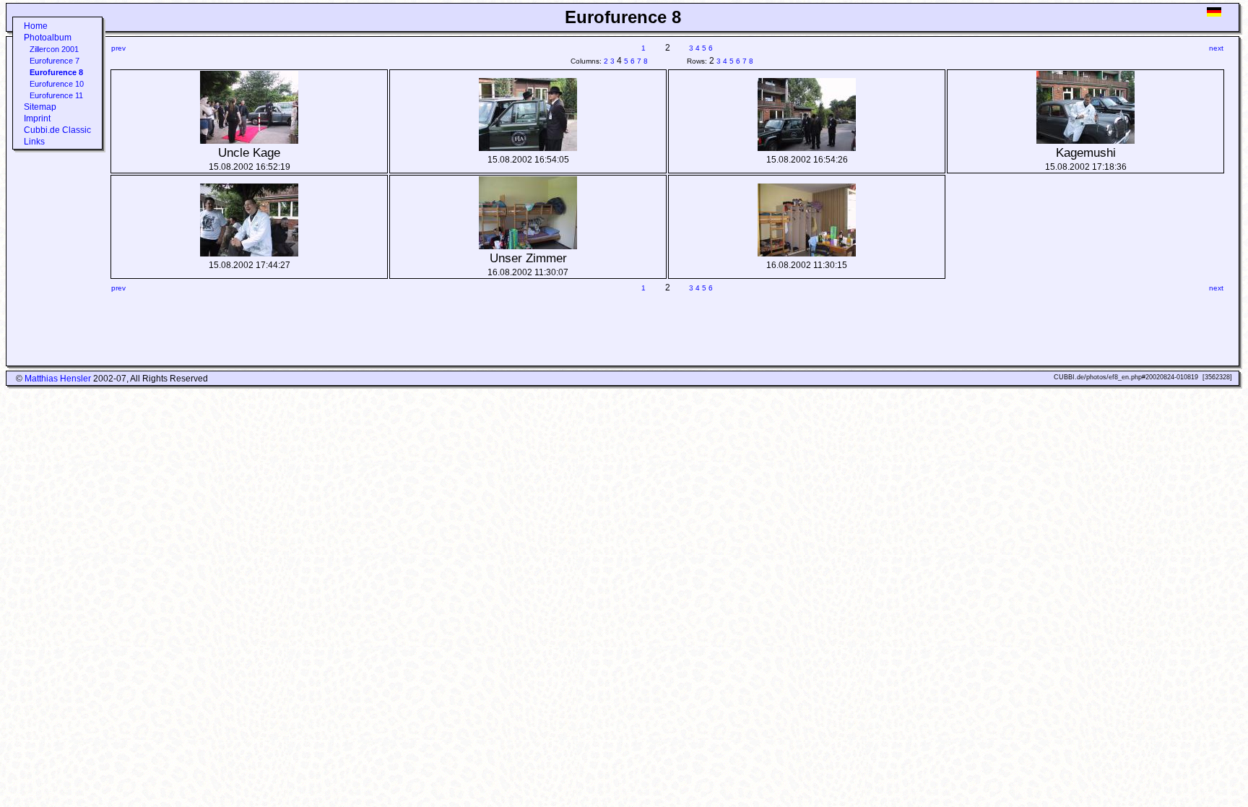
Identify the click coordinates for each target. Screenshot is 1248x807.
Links (34, 142)
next (1216, 48)
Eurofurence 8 (56, 72)
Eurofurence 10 (57, 83)
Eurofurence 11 (56, 95)
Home (36, 26)
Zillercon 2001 (54, 49)
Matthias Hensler (58, 379)
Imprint (37, 118)
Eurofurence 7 (54, 60)
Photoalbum (48, 38)
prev (118, 48)
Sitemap (40, 107)
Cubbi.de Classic (57, 130)
